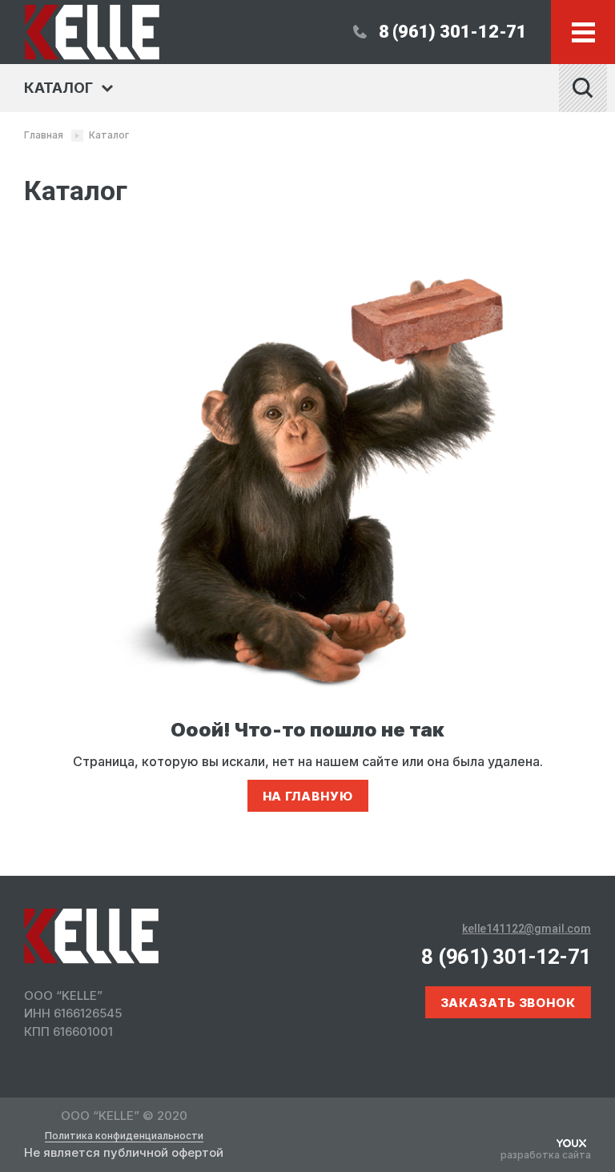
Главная (43, 135)
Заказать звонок (508, 1002)
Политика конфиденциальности (124, 1136)
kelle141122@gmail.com (526, 928)
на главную (308, 796)
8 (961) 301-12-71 (453, 32)
